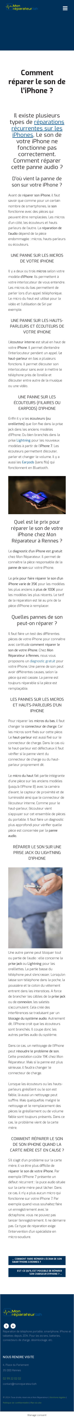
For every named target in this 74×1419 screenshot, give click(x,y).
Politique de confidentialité (16, 1402)
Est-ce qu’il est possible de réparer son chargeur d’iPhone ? (39, 1272)
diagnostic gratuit (42, 661)
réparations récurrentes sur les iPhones (37, 128)
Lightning (24, 440)
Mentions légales (58, 1397)
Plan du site (36, 1402)
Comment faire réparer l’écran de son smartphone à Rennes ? (37, 1260)
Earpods (28, 462)
